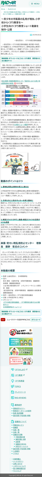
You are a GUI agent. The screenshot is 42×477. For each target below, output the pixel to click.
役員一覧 (16, 430)
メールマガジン (18, 461)
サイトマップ (17, 471)
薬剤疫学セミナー (19, 408)
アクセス (16, 453)
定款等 (18, 441)
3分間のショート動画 (21, 124)
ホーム (3, 9)
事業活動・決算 (21, 439)
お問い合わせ (17, 464)
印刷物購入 (17, 459)
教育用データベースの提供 (22, 411)
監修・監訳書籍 (18, 413)
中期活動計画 (20, 437)
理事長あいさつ (18, 425)
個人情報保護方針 (19, 468)
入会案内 (16, 451)
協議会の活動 (17, 434)
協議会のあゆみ (21, 444)
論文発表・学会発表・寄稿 (21, 415)
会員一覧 (16, 432)
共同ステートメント (22, 446)
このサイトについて (19, 466)
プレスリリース (12, 9)
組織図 (15, 427)
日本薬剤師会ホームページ (12, 307)
